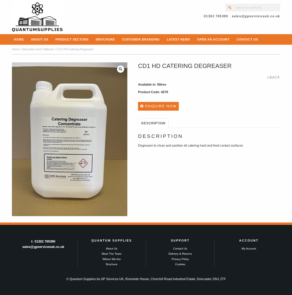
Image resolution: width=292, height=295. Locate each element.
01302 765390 (216, 16)
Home (19, 39)
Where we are (111, 259)
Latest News (178, 39)
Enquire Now (160, 106)
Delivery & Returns (180, 253)
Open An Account (213, 39)
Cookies (180, 264)
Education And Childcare (38, 49)
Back (275, 77)
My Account (249, 248)
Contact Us (247, 39)
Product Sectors (72, 39)
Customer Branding (141, 39)
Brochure (105, 39)
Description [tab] (153, 123)
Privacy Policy (180, 259)
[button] (120, 69)
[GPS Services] (37, 17)
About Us (39, 39)
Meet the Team (112, 253)
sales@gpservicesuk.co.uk (256, 16)
